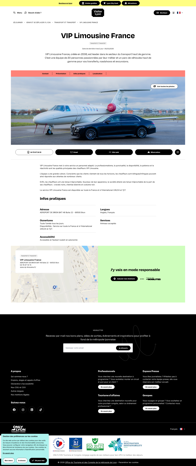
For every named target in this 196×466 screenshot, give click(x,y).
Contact (45, 73)
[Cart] (173, 13)
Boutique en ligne (65, 3)
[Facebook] (14, 409)
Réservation (155, 152)
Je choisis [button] (22, 460)
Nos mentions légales (20, 394)
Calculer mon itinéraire (126, 279)
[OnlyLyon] (18, 429)
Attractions (132, 3)
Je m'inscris (123, 348)
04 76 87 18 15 (35, 152)
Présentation (61, 73)
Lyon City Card (112, 3)
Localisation (97, 73)
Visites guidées (91, 3)
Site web (115, 152)
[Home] (98, 13)
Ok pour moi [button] (39, 460)
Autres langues (17, 391)
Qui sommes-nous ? (19, 376)
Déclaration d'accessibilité (22, 384)
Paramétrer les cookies (128, 462)
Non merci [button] (9, 460)
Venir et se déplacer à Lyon (38, 22)
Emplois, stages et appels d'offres (25, 380)
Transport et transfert (65, 22)
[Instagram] (23, 409)
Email (76, 152)
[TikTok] (40, 409)
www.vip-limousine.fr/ (28, 267)
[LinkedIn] (32, 409)
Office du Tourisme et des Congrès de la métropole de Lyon (91, 462)
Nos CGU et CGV (18, 387)
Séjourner (18, 22)
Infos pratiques (79, 73)
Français (173, 429)
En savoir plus (106, 387)
